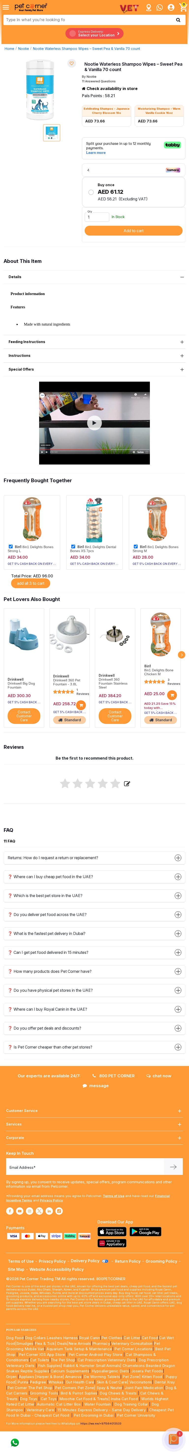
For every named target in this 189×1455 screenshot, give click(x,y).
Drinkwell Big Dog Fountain (21, 685)
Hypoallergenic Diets (110, 1371)
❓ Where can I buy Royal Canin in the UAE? (47, 1009)
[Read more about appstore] (113, 1231)
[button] (94, 423)
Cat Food (150, 1337)
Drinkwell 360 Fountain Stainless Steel (113, 683)
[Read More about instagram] (29, 1211)
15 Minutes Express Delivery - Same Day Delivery (102, 1410)
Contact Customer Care (24, 716)
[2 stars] (77, 784)
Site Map (16, 1269)
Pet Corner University (136, 1415)
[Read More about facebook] (10, 1211)
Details (15, 277)
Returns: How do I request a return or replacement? (53, 857)
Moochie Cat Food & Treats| (84, 1398)
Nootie (23, 48)
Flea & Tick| (46, 1343)
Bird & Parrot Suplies (79, 1393)
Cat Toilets (39, 1360)
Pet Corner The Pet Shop (29, 1387)
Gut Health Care (80, 1382)
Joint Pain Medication (144, 1387)
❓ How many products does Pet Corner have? (50, 971)
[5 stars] (115, 784)
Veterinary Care (41, 1410)
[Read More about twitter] (39, 1211)
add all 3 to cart (30, 583)
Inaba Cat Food (124, 1398)
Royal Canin (89, 1337)
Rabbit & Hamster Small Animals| (93, 1365)
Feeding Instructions (27, 342)
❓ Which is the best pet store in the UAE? (45, 895)
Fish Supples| (49, 1365)
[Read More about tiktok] (59, 1211)
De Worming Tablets (102, 1376)
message (99, 1085)
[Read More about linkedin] (49, 1211)
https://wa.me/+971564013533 (100, 1423)
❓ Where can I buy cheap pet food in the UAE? (50, 876)
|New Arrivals (79, 1343)
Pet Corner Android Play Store (94, 1354)
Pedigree (38, 1382)
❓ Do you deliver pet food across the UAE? (47, 914)
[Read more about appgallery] (113, 1243)
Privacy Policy (51, 1200)
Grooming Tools (44, 1393)
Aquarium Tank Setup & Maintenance (79, 1349)
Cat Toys (49, 1398)
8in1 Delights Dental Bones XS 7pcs (93, 549)
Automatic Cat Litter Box (59, 1404)
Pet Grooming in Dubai (93, 1415)
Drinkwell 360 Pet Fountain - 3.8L (66, 682)
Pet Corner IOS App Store (42, 1354)
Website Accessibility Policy (57, 1269)
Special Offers (21, 369)
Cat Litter (132, 1337)
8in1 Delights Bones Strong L (30, 549)
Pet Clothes (111, 1337)
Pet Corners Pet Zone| (75, 1387)
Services (14, 1124)
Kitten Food (152, 1376)
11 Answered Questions (99, 81)
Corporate (15, 1138)
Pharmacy (101, 1343)
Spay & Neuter (109, 1387)
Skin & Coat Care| (112, 1382)
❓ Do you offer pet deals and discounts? (44, 1028)
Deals (62, 1343)
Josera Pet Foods (146, 1371)
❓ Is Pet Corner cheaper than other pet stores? (50, 1047)
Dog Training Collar (130, 1404)
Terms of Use (113, 1196)
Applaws (26, 1376)
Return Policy (128, 1261)
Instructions (20, 355)
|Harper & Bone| (49, 1376)
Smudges (24, 1343)
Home (9, 48)
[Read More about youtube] (19, 1211)
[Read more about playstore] (146, 1231)
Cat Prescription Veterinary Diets (107, 1360)
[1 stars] (65, 784)
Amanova (73, 1376)
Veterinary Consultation (132, 1343)
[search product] (178, 19)
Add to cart (133, 230)
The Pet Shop (63, 1360)
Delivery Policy (85, 1260)
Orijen (12, 1376)
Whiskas (55, 1382)
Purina (22, 1382)
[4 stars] (102, 784)
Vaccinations (140, 1382)
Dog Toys (28, 1398)
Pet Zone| (132, 1376)
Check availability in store (112, 88)
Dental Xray (165, 1382)
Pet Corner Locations (133, 1349)
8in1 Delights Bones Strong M (155, 549)
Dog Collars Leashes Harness (51, 1337)
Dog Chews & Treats (118, 1393)
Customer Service (22, 1111)
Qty (89, 211)
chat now (162, 1075)
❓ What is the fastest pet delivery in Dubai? (46, 933)
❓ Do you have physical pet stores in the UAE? (50, 990)
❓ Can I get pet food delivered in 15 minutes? (48, 952)
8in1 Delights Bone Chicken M (158, 672)
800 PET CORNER (116, 1075)
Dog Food (15, 1337)
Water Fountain (98, 1404)
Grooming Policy (161, 1261)
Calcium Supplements (70, 1371)
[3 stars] (90, 784)
